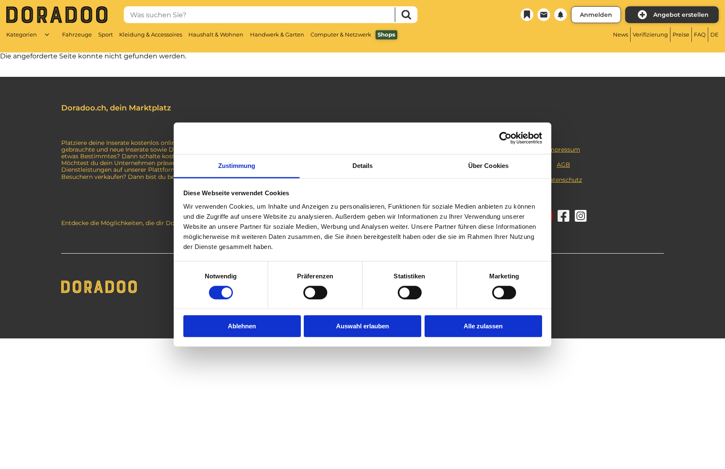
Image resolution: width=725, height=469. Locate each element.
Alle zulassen (483, 326)
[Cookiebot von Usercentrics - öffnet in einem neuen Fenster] (505, 138)
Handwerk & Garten (277, 34)
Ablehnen (242, 326)
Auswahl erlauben (362, 326)
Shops (386, 34)
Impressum (563, 149)
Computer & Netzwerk (340, 34)
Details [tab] (362, 165)
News (620, 34)
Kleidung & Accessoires (150, 34)
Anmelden (596, 14)
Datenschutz (563, 179)
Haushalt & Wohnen (215, 34)
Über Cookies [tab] (488, 165)
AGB (563, 164)
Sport (105, 34)
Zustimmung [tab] (237, 165)
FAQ (700, 34)
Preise (681, 34)
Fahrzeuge (77, 34)
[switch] (315, 292)
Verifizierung (650, 34)
